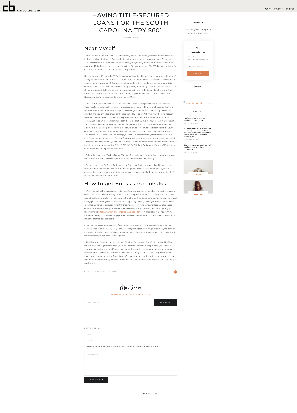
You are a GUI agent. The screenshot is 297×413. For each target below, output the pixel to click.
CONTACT (290, 9)
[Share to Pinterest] (175, 272)
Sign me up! (165, 302)
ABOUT (268, 9)
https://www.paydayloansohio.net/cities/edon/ (119, 211)
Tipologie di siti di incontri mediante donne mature (194, 119)
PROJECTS (278, 9)
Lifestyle (198, 194)
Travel (198, 174)
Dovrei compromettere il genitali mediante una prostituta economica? (197, 147)
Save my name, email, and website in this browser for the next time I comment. (122, 346)
